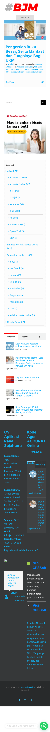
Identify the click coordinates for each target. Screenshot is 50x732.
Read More (10, 82)
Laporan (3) (15, 275)
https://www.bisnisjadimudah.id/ (21, 550)
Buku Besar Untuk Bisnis (20, 69)
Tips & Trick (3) (17, 231)
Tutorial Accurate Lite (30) (20, 255)
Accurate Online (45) (20, 184)
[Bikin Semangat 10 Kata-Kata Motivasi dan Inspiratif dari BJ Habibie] (10, 407)
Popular (11, 336)
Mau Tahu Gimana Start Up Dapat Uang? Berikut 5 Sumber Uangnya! (28, 393)
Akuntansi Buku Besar (25, 67)
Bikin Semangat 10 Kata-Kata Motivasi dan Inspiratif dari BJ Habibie (29, 410)
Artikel (8, 67)
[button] (36, 565)
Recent (25, 336)
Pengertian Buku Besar (33, 72)
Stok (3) (13, 308)
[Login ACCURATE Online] (10, 378)
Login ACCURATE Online (27, 377)
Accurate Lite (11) (18, 177)
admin (10, 64)
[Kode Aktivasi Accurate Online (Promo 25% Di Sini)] (10, 344)
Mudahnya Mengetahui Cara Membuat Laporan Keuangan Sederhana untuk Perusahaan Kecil (29, 362)
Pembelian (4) (17, 288)
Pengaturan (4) (17, 295)
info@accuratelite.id (14, 535)
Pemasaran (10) (17, 224)
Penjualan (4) (16, 302)
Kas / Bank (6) (16, 268)
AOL (35, 67)
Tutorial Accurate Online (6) (21, 315)
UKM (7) (13, 238)
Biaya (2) (14, 261)
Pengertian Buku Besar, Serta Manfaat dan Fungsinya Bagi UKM (25, 53)
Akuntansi (39, 64)
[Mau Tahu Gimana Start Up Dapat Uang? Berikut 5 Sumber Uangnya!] (10, 391)
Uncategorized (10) (16, 322)
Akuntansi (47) (17, 204)
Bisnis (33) (15, 211)
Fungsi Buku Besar (17, 72)
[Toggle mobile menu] (44, 4)
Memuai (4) (15, 282)
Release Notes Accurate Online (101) (22, 246)
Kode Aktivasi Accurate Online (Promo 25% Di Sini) (28, 345)
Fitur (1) (15, 191)
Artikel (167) (13, 171)
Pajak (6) (16, 197)
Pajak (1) (14, 218)
